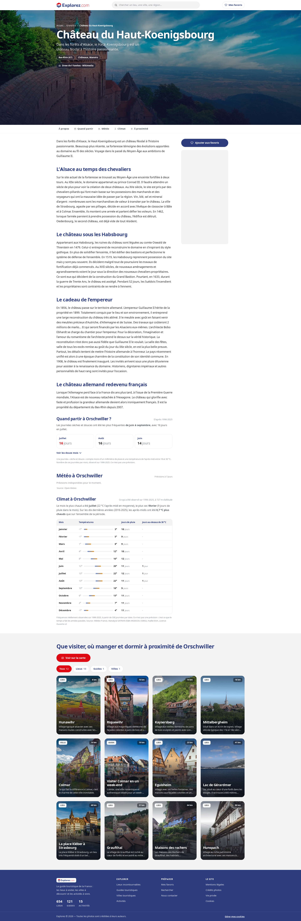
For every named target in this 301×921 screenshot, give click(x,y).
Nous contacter (169, 895)
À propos (64, 128)
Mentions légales (215, 884)
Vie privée (211, 895)
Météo (105, 128)
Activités (121, 901)
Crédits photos (213, 890)
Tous (64, 668)
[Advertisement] (150, 95)
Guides (98, 668)
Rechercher (167, 890)
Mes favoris (167, 884)
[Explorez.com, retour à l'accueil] (72, 5)
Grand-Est (71, 25)
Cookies (210, 901)
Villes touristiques (126, 895)
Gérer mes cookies (235, 916)
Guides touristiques (126, 890)
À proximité (141, 128)
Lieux (81, 668)
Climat (122, 128)
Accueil (59, 25)
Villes (115, 668)
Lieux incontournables (128, 884)
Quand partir (85, 128)
